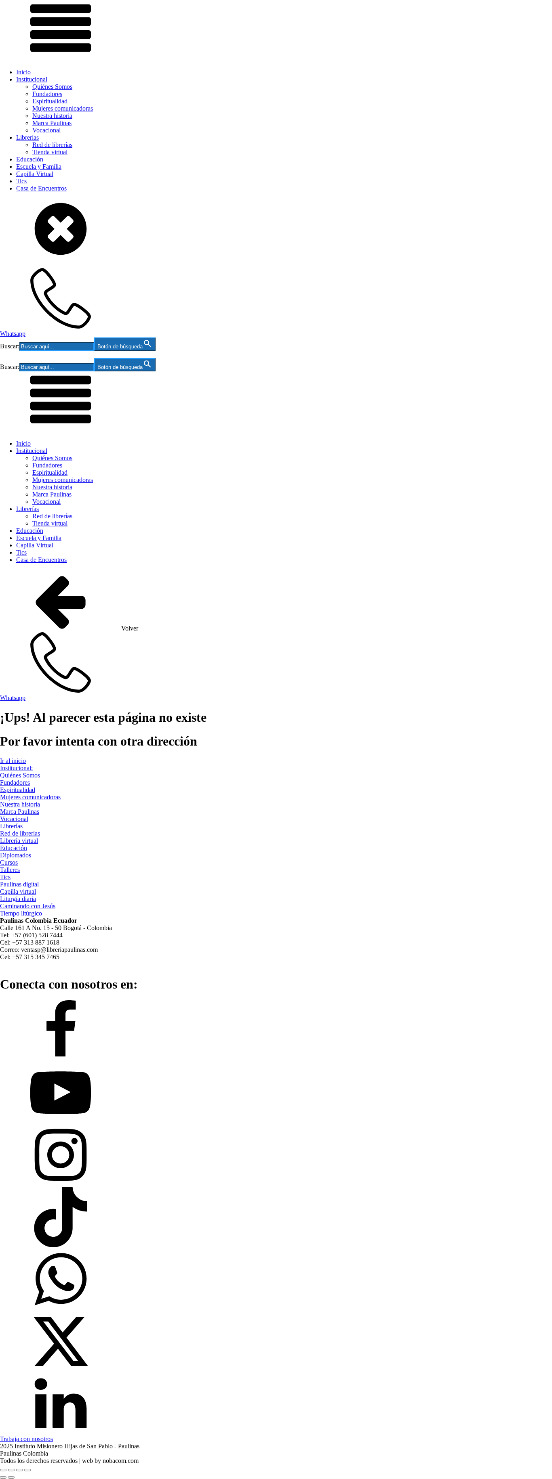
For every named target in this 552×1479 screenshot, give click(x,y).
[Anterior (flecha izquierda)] (3, 1477)
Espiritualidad (49, 101)
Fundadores (47, 93)
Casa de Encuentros (41, 188)
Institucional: (16, 768)
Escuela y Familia (38, 166)
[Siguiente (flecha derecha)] (11, 1477)
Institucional (31, 79)
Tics (21, 181)
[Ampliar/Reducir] (3, 1470)
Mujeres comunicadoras (62, 108)
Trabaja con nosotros (26, 1438)
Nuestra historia (52, 115)
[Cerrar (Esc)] (27, 1470)
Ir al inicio (13, 760)
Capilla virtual (18, 891)
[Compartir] (19, 1470)
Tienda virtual (49, 152)
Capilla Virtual (34, 173)
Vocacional (46, 130)
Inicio (23, 72)
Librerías (27, 137)
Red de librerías (52, 144)
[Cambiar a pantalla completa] (11, 1470)
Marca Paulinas (52, 122)
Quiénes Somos (52, 86)
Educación (29, 159)
